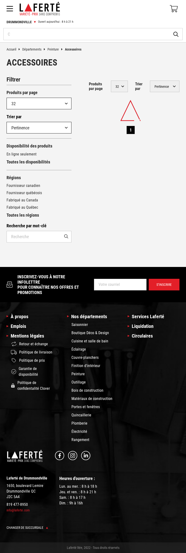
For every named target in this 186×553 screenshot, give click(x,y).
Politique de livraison (35, 352)
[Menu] (10, 8)
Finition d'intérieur (85, 365)
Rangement (80, 439)
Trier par (14, 116)
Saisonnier (79, 324)
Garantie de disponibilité (28, 371)
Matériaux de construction (91, 398)
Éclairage (78, 349)
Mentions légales (27, 336)
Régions (14, 177)
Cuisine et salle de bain (89, 341)
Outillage (78, 382)
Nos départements (89, 316)
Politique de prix (32, 360)
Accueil (11, 49)
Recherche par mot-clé (26, 225)
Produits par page (22, 92)
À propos (19, 316)
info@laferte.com (18, 510)
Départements (31, 49)
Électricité (79, 431)
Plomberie (79, 423)
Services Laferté (148, 316)
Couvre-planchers (85, 357)
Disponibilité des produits (29, 145)
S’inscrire (164, 285)
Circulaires (142, 336)
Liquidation (143, 326)
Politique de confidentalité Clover (33, 385)
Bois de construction (87, 390)
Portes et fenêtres (85, 407)
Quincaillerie (81, 415)
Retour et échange (33, 344)
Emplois (18, 326)
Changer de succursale (25, 528)
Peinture (53, 49)
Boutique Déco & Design (90, 333)
